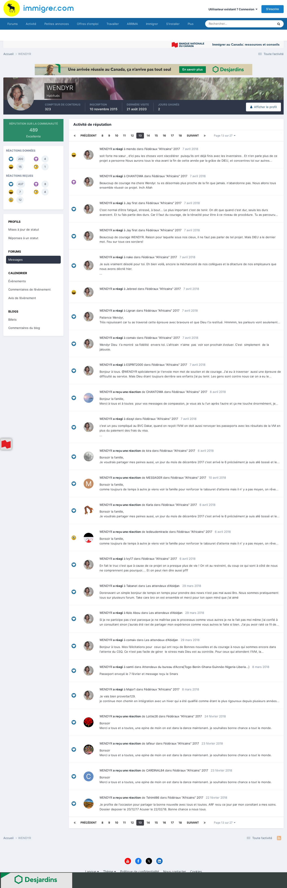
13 (140, 135)
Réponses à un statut (23, 238)
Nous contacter (174, 871)
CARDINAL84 (155, 770)
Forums (12, 24)
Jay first (131, 203)
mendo (131, 149)
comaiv (131, 337)
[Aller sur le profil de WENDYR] (88, 155)
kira (148, 450)
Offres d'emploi (87, 24)
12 (132, 135)
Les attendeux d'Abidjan (163, 586)
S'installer (173, 24)
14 (148, 135)
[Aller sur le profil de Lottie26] (88, 722)
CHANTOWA (134, 176)
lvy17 (129, 558)
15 (156, 135)
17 (172, 135)
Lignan (130, 310)
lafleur (150, 743)
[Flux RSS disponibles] (279, 838)
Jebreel (131, 289)
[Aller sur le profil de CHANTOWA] (88, 398)
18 (180, 135)
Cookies (196, 871)
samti (130, 667)
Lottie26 (152, 716)
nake (129, 257)
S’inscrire (272, 9)
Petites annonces (56, 24)
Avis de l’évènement (22, 298)
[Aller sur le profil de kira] (88, 456)
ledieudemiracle (157, 531)
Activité (31, 24)
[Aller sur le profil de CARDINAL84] (88, 776)
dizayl (130, 419)
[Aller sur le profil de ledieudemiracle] (88, 538)
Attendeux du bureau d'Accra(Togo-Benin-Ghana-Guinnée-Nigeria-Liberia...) (196, 667)
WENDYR (106, 149)
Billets (12, 319)
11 (124, 135)
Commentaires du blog (24, 328)
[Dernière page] (205, 136)
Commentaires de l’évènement (29, 289)
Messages (15, 259)
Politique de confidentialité (139, 871)
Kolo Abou (133, 613)
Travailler (113, 24)
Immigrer (152, 24)
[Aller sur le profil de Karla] (88, 511)
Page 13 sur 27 (224, 135)
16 (164, 135)
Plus (191, 24)
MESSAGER (154, 477)
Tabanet (131, 586)
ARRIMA (132, 24)
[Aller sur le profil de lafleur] (88, 749)
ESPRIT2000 (134, 364)
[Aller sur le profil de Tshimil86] (88, 804)
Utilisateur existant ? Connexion (232, 9)
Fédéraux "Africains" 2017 (162, 149)
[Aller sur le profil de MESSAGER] (88, 484)
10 (116, 135)
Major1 (130, 689)
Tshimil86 (152, 797)
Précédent (88, 135)
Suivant (193, 135)
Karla (149, 505)
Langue (91, 871)
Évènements (17, 281)
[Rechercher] (279, 23)
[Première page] (75, 136)
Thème (108, 871)
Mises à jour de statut (254, 23)
